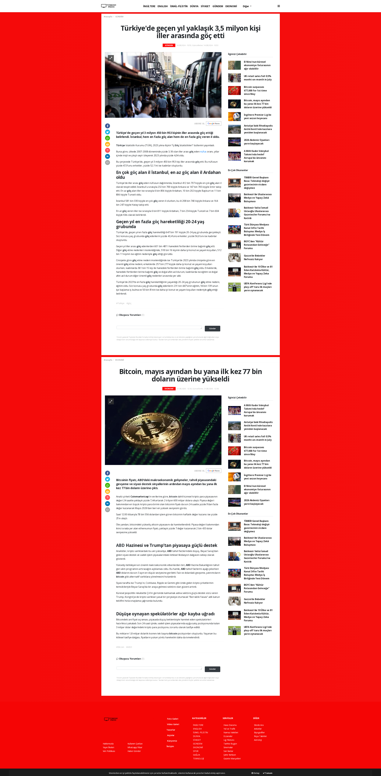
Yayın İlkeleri (108, 747)
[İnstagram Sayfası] (114, 732)
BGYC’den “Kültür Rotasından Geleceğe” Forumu (256, 245)
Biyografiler (259, 732)
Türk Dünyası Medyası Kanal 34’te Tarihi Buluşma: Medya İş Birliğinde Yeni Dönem (256, 230)
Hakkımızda (108, 743)
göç (191, 151)
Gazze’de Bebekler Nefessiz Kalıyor (254, 257)
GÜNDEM (218, 6)
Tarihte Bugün (230, 743)
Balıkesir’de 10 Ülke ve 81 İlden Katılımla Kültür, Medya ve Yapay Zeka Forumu (258, 272)
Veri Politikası (109, 751)
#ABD (129, 647)
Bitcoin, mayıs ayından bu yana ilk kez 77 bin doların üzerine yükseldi (258, 104)
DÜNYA (194, 6)
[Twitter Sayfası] (109, 732)
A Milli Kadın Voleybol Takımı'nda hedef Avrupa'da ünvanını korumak (256, 156)
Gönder (212, 328)
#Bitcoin (120, 647)
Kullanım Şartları (135, 743)
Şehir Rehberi (230, 754)
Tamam (268, 773)
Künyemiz (172, 740)
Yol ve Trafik (229, 728)
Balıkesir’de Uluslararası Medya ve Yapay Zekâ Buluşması (258, 198)
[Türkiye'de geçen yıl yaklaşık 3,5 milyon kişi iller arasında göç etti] (163, 84)
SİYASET (205, 6)
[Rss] (130, 732)
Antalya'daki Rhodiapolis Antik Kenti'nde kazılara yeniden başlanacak (258, 129)
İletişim (170, 746)
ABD (121, 545)
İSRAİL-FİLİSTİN (179, 6)
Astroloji (258, 739)
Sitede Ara (259, 725)
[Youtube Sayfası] (120, 732)
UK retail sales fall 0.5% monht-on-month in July (258, 77)
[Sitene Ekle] (141, 732)
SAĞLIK (196, 754)
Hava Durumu (230, 725)
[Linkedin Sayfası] (125, 732)
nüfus (203, 151)
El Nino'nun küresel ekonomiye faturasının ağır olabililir (257, 65)
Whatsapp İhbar (135, 747)
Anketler (258, 728)
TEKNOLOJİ (198, 758)
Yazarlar (170, 729)
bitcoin (173, 496)
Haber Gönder (134, 751)
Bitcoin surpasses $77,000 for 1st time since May (255, 90)
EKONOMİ (231, 6)
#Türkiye (120, 303)
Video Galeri (172, 724)
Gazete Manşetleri (232, 758)
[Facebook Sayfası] (104, 732)
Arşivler (170, 735)
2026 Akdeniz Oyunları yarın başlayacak (257, 141)
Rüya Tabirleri (260, 736)
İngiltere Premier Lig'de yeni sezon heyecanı (257, 116)
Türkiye (121, 145)
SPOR (195, 751)
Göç (177, 145)
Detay (256, 773)
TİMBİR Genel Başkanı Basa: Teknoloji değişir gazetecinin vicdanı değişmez (257, 183)
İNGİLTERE (149, 6)
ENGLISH (163, 6)
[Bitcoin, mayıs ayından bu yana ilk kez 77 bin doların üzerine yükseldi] (163, 429)
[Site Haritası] (135, 732)
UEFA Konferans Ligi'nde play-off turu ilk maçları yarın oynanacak (258, 287)
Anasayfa (108, 16)
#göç (129, 303)
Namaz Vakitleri (231, 732)
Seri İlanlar (228, 751)
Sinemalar (228, 747)
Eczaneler (228, 736)
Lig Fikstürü (229, 739)
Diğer (246, 6)
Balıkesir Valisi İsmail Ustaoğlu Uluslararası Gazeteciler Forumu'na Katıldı (257, 213)
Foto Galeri (172, 718)
